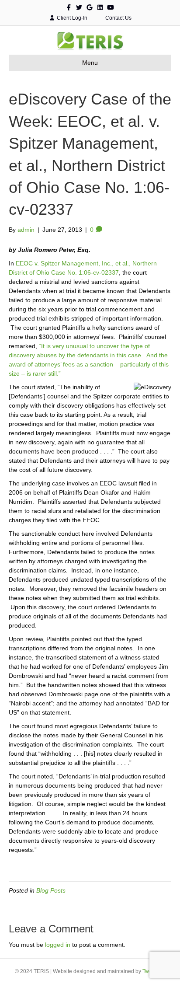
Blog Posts (51, 890)
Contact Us (118, 18)
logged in (57, 944)
